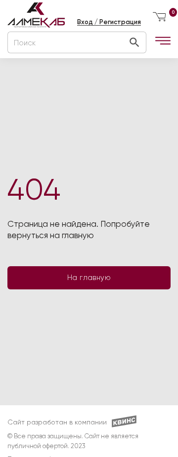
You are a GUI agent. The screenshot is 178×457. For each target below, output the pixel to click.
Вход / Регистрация (109, 22)
